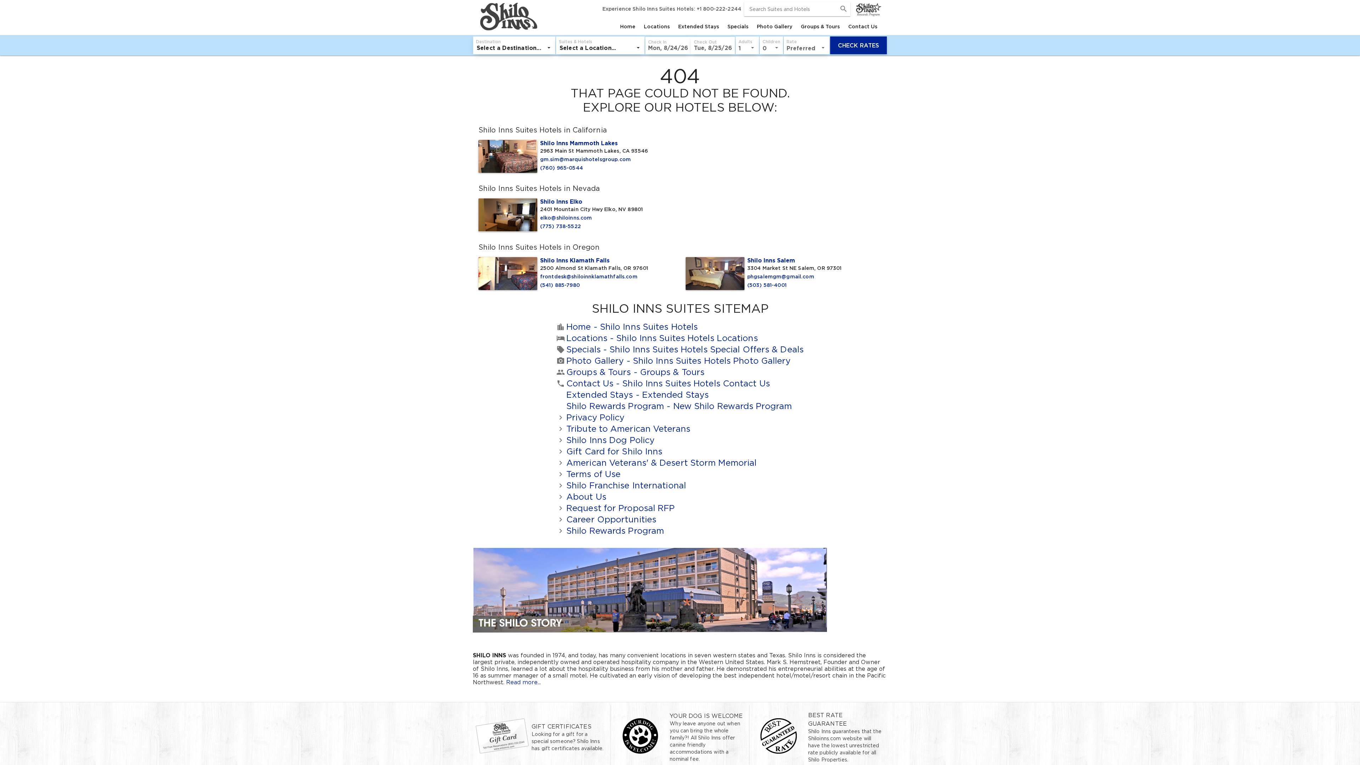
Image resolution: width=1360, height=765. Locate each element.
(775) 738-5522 (560, 226)
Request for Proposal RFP (620, 508)
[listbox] (514, 47)
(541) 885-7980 (560, 285)
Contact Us (862, 26)
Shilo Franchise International (626, 485)
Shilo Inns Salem (771, 260)
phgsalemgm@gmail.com (780, 276)
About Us (586, 497)
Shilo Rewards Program (679, 406)
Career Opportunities (611, 519)
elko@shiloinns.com (566, 218)
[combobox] (797, 9)
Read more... (523, 682)
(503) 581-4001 (767, 285)
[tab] (628, 26)
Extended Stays (698, 26)
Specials (737, 26)
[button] (668, 45)
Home (627, 26)
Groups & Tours (820, 26)
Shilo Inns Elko (561, 201)
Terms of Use (593, 474)
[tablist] (710, 26)
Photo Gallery (774, 26)
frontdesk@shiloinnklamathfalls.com (589, 276)
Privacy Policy (595, 417)
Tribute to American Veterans (628, 429)
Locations (657, 26)
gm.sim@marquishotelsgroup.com (585, 159)
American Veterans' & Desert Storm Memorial (661, 463)
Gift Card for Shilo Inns (614, 451)
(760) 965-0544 (561, 168)
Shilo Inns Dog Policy (610, 440)
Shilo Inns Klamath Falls (575, 260)
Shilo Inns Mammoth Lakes (579, 143)
